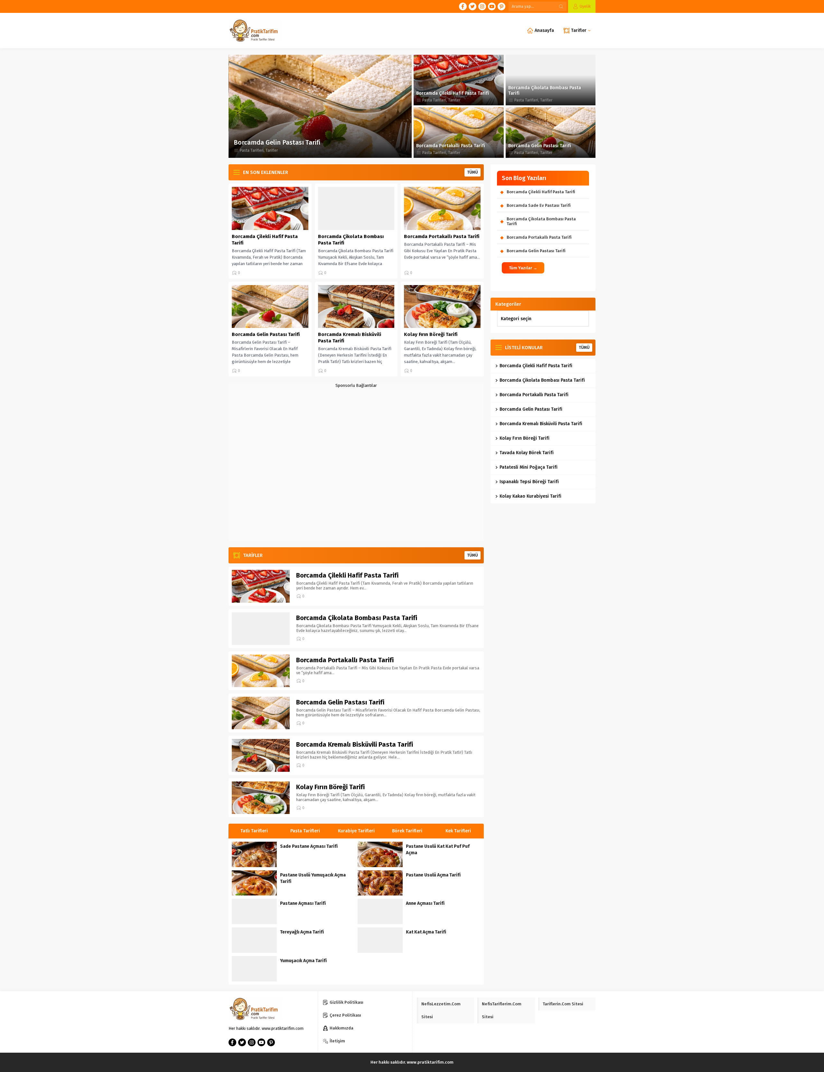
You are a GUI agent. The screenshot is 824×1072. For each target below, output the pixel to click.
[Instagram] (482, 6)
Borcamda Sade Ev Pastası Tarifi (539, 205)
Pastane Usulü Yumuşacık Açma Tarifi (313, 878)
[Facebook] (463, 6)
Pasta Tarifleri (251, 150)
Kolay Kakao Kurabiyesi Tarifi (530, 496)
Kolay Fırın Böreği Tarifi (430, 334)
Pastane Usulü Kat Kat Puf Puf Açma (438, 850)
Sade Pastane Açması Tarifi (309, 846)
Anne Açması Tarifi (425, 903)
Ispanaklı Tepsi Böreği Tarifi (529, 481)
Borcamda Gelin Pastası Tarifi (539, 145)
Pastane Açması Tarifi (303, 903)
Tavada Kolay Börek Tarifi (527, 452)
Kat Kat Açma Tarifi (426, 932)
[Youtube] (492, 6)
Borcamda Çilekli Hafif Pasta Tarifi (452, 93)
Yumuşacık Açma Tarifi (303, 960)
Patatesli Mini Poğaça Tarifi (528, 467)
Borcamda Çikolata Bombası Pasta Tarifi (544, 90)
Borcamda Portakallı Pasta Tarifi (450, 145)
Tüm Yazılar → (523, 267)
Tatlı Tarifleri (305, 831)
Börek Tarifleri (458, 831)
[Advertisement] (356, 464)
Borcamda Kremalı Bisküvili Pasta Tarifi (291, 142)
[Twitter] (472, 6)
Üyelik (585, 6)
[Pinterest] (501, 6)
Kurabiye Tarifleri (407, 831)
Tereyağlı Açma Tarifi (302, 932)
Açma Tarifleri (254, 831)
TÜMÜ (472, 172)
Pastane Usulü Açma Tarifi (433, 875)
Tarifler (271, 150)
